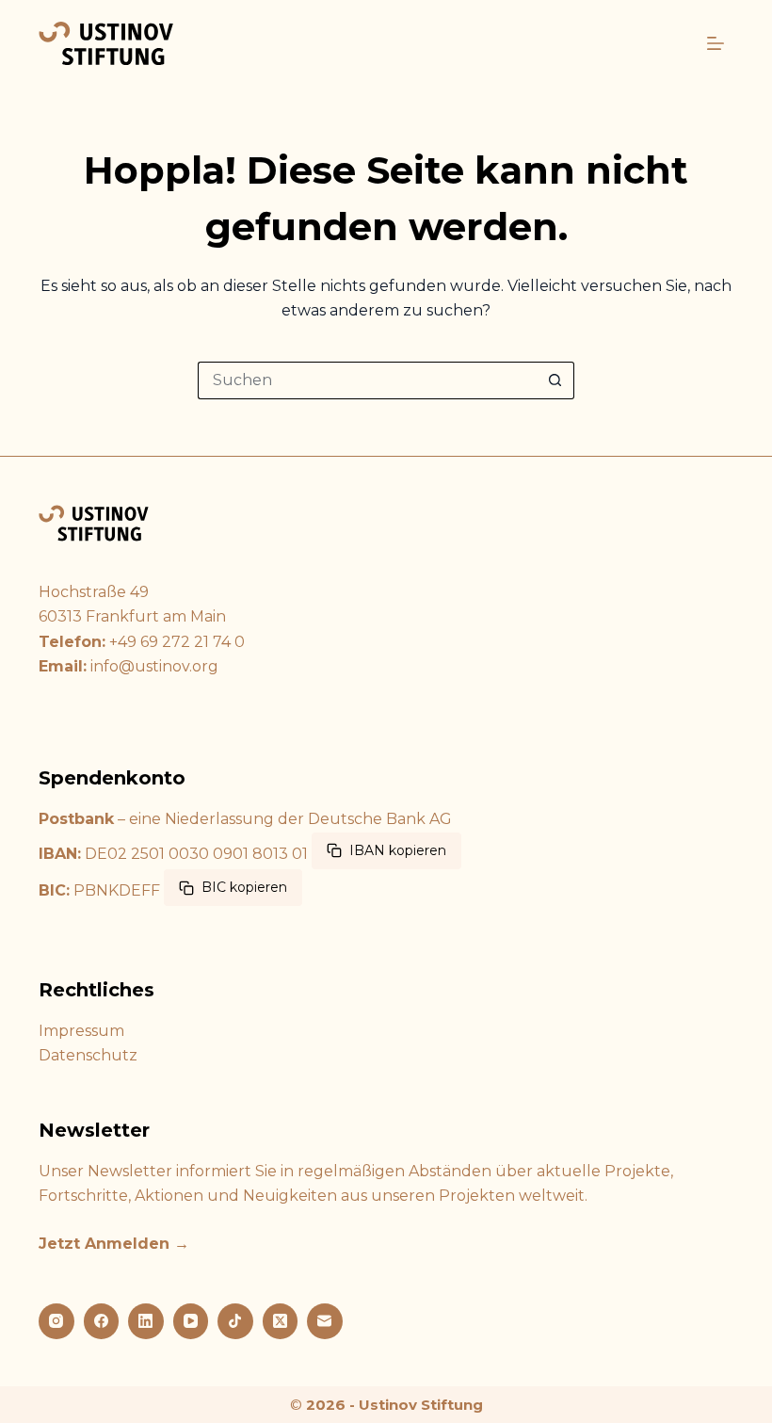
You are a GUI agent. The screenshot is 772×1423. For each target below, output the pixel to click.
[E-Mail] (325, 1321)
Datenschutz (88, 1055)
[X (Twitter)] (280, 1321)
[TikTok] (235, 1321)
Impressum (81, 1031)
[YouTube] (191, 1321)
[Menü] (715, 43)
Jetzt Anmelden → (114, 1244)
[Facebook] (102, 1321)
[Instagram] (56, 1321)
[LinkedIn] (146, 1321)
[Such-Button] (555, 380)
